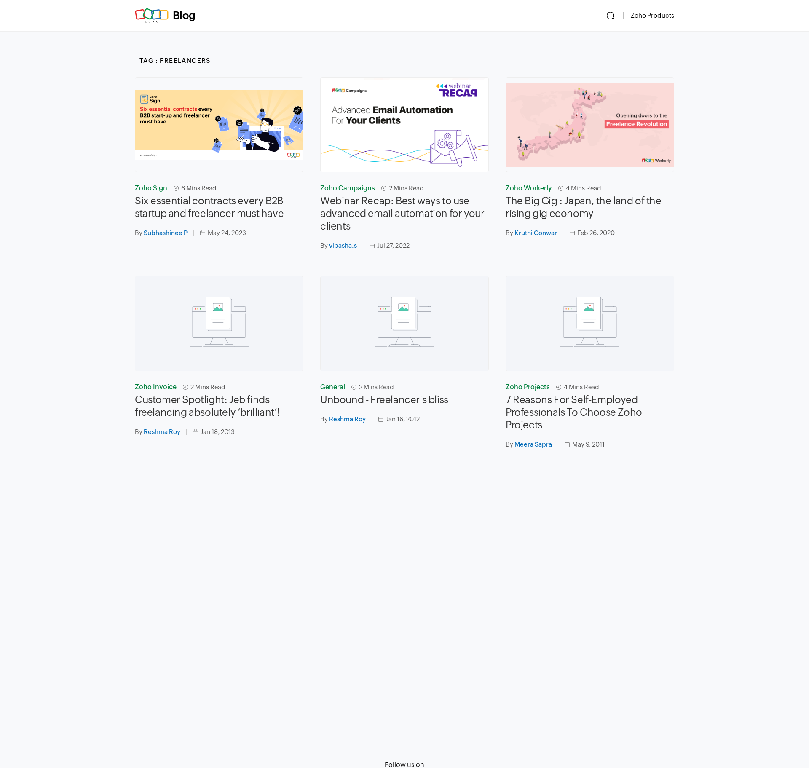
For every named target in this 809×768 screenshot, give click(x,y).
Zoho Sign (151, 188)
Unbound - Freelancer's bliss (384, 399)
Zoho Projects (528, 387)
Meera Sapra (533, 444)
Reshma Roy (162, 431)
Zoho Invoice (156, 387)
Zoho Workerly (529, 188)
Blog (184, 15)
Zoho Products (652, 15)
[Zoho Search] (611, 15)
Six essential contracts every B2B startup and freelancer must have (209, 207)
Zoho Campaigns (347, 188)
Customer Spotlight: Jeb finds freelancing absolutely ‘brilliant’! (207, 406)
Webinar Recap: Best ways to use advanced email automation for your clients (402, 213)
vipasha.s (343, 245)
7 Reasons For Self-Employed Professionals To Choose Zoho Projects (574, 412)
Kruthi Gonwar (535, 232)
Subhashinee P (166, 232)
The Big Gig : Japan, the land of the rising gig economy (584, 207)
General (332, 387)
